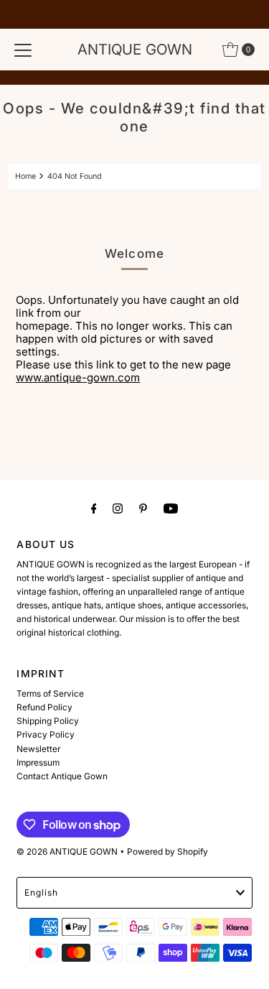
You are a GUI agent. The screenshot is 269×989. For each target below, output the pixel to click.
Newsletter (38, 748)
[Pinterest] (143, 508)
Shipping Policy (47, 720)
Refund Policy (44, 707)
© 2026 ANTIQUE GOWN (67, 851)
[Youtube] (171, 508)
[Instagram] (118, 508)
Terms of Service (50, 693)
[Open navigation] (23, 49)
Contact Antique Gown (62, 776)
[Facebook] (94, 508)
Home (25, 176)
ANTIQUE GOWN (134, 49)
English (41, 892)
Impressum (38, 762)
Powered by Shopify (167, 851)
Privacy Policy (45, 734)
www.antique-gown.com (78, 377)
